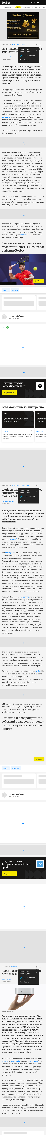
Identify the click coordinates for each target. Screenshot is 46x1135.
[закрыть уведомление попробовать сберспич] (36, 50)
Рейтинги (27, 7)
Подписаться (9, 400)
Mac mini (5, 1069)
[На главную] (6, 2)
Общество (39, 439)
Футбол (5, 439)
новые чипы (32, 1069)
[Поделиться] (40, 44)
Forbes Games (13, 7)
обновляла (24, 604)
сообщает (9, 560)
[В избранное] (43, 44)
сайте (38, 679)
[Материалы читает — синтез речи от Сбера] (36, 44)
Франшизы (37, 7)
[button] (43, 2)
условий (13, 547)
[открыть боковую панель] (38, 2)
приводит (6, 117)
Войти (33, 3)
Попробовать (24, 60)
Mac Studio (15, 1069)
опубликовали (26, 242)
